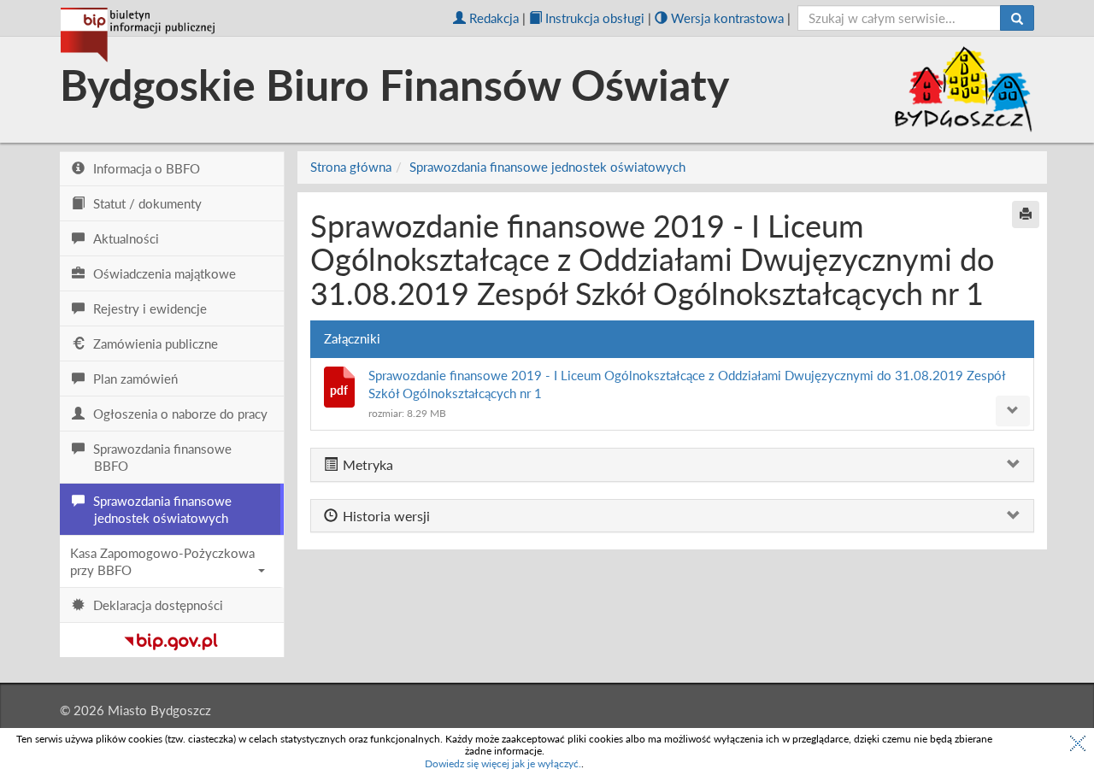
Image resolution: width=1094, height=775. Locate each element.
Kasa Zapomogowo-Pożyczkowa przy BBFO (162, 561)
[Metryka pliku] (1013, 411)
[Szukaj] (1017, 18)
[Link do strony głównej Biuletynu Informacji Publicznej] (171, 638)
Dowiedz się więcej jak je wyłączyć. (503, 763)
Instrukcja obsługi (594, 18)
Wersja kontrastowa (727, 18)
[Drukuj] (1025, 214)
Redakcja (494, 18)
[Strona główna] (138, 35)
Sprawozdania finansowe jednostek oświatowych (547, 166)
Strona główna (350, 166)
